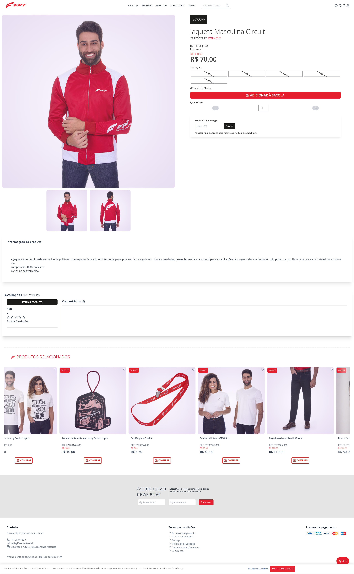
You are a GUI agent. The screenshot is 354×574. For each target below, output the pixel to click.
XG (209, 80)
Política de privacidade (183, 543)
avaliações (214, 38)
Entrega (175, 540)
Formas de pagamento (183, 533)
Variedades (161, 5)
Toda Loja (133, 5)
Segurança (177, 550)
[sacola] (348, 6)
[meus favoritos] (336, 5)
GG (322, 73)
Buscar (229, 126)
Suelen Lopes (178, 5)
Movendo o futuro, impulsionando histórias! (33, 546)
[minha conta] (344, 6)
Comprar (40, 460)
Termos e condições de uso (185, 547)
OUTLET (192, 5)
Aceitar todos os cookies (282, 568)
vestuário (147, 5)
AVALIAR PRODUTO (32, 302)
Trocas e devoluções (182, 536)
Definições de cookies (258, 568)
